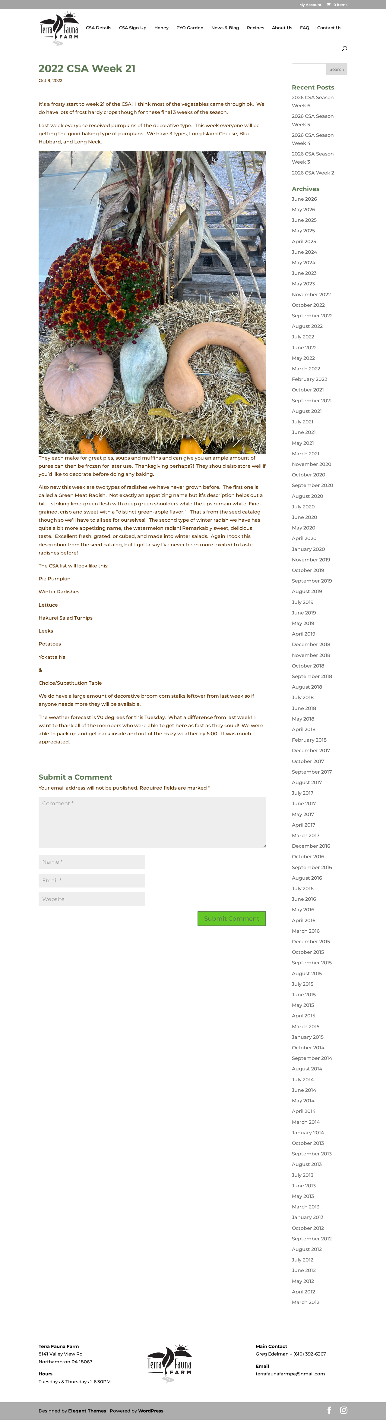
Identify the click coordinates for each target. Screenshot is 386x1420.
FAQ (304, 28)
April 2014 (304, 1111)
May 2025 (303, 231)
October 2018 (308, 666)
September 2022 (312, 316)
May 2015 (303, 1005)
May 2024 (303, 262)
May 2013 (303, 1196)
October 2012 (308, 1228)
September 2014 (312, 1058)
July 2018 (303, 697)
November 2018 (311, 655)
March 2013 (305, 1207)
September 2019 (312, 581)
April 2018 (303, 729)
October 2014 (308, 1048)
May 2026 (303, 209)
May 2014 (303, 1101)
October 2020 (308, 475)
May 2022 (303, 358)
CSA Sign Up (133, 28)
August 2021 (307, 411)
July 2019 (303, 602)
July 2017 (303, 793)
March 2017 (306, 835)
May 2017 (303, 814)
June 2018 (304, 708)
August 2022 (307, 326)
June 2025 (304, 220)
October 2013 (308, 1143)
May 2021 (303, 443)
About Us (282, 28)
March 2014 (306, 1122)
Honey (161, 28)
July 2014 (303, 1079)
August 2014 (307, 1069)
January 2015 (308, 1037)
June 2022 (304, 347)
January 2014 (308, 1133)
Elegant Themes (87, 1411)
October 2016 (308, 856)
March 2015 (305, 1026)
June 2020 (304, 517)
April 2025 (304, 241)
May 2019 (303, 623)
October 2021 (308, 390)
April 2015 (303, 1016)
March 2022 (306, 369)
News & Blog (225, 28)
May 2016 (303, 910)
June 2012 (304, 1270)
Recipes (255, 28)
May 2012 (303, 1281)
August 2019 (307, 591)
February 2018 (309, 740)
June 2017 (304, 803)
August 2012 (307, 1249)
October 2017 (308, 761)
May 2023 (303, 284)
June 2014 (304, 1090)
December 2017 (311, 750)
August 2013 (307, 1164)
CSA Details (98, 28)
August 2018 (307, 687)
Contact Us (329, 28)
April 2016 (303, 920)
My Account (310, 5)
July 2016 (303, 888)
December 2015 (311, 941)
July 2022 (303, 337)
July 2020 (303, 507)
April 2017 (303, 825)
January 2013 (308, 1217)
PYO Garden (190, 28)
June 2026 (304, 199)
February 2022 (309, 379)
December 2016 (311, 846)
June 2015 (304, 994)
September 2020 (312, 485)
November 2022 (311, 294)
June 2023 (304, 273)
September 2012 (312, 1239)
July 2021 (302, 422)
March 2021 (305, 454)
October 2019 (308, 570)
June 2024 (304, 252)
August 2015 (307, 973)
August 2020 (307, 496)
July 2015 (302, 984)
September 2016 (312, 867)
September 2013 (312, 1154)
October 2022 (308, 305)
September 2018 (312, 676)
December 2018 (311, 644)
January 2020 (308, 549)
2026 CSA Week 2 (313, 173)
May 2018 (303, 719)
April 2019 (303, 634)
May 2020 (303, 528)
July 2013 (302, 1175)
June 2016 (304, 899)
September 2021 (312, 401)
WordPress (150, 1411)
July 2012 (302, 1260)
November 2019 (311, 560)
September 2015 (312, 963)
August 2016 (307, 878)
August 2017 (307, 782)
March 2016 (306, 931)
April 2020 (304, 538)
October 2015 (308, 952)
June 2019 (304, 613)
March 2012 (305, 1302)
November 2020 (311, 464)
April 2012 (303, 1292)
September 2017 (312, 772)
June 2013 (304, 1186)
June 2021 (304, 432)
